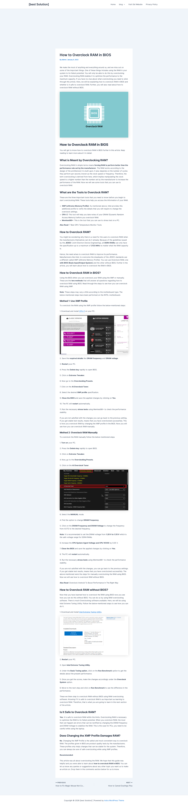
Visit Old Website (135, 4)
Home (113, 4)
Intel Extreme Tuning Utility (90, 612)
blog (121, 4)
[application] (124, 4)
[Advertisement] (94, 25)
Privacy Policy (152, 4)
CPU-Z (82, 311)
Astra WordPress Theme (114, 800)
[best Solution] (39, 4)
